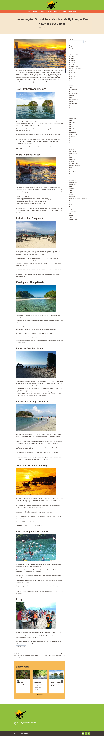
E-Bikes (71, 79)
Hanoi (55, 11)
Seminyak (71, 188)
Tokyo (64, 11)
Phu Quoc (72, 174)
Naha (70, 157)
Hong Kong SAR (73, 103)
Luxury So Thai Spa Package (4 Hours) (55, 654)
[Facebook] (83, 733)
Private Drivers (73, 182)
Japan (71, 112)
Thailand (59, 29)
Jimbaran (71, 114)
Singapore (72, 196)
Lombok (71, 149)
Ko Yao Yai (72, 136)
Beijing (71, 48)
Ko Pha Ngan (72, 132)
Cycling (71, 70)
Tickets (71, 207)
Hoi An (29, 11)
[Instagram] (89, 733)
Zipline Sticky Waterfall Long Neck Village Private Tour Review (38, 686)
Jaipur (71, 110)
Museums (71, 155)
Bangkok (35, 11)
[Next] (62, 681)
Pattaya (71, 170)
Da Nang (71, 75)
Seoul (74, 11)
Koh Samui (72, 139)
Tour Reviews (72, 211)
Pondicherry (72, 180)
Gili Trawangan (73, 89)
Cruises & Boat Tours (47, 29)
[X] (86, 733)
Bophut (71, 50)
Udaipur (71, 215)
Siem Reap (49, 11)
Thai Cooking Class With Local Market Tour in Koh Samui (26, 655)
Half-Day (71, 95)
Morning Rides (73, 153)
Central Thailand (73, 54)
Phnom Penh (72, 172)
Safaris (71, 186)
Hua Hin (71, 105)
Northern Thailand (74, 163)
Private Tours (72, 184)
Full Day (71, 85)
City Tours (72, 62)
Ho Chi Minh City (73, 99)
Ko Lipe (71, 130)
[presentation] (23, 674)
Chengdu (71, 56)
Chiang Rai (72, 60)
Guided (71, 91)
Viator (71, 217)
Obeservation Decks (74, 165)
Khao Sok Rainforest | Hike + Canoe (22, 684)
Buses (71, 52)
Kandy (71, 120)
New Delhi (72, 161)
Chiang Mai (42, 11)
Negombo (72, 159)
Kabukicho (72, 116)
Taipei (70, 203)
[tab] (37, 694)
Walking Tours (73, 219)
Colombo (71, 64)
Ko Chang (71, 126)
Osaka (71, 167)
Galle (70, 87)
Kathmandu (72, 122)
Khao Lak (71, 124)
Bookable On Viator (21, 646)
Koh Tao (71, 141)
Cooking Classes (73, 66)
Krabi (55, 29)
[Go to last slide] (18, 681)
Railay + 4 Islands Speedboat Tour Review (56, 684)
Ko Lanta (71, 128)
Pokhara (71, 178)
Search (71, 39)
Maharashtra (72, 151)
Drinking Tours (73, 77)
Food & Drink (72, 81)
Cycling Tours (73, 72)
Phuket (70, 11)
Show (70, 192)
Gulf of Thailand (73, 93)
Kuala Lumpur (72, 145)
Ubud (60, 11)
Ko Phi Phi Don (73, 134)
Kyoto (70, 147)
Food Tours (72, 83)
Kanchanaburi (72, 118)
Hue (70, 108)
